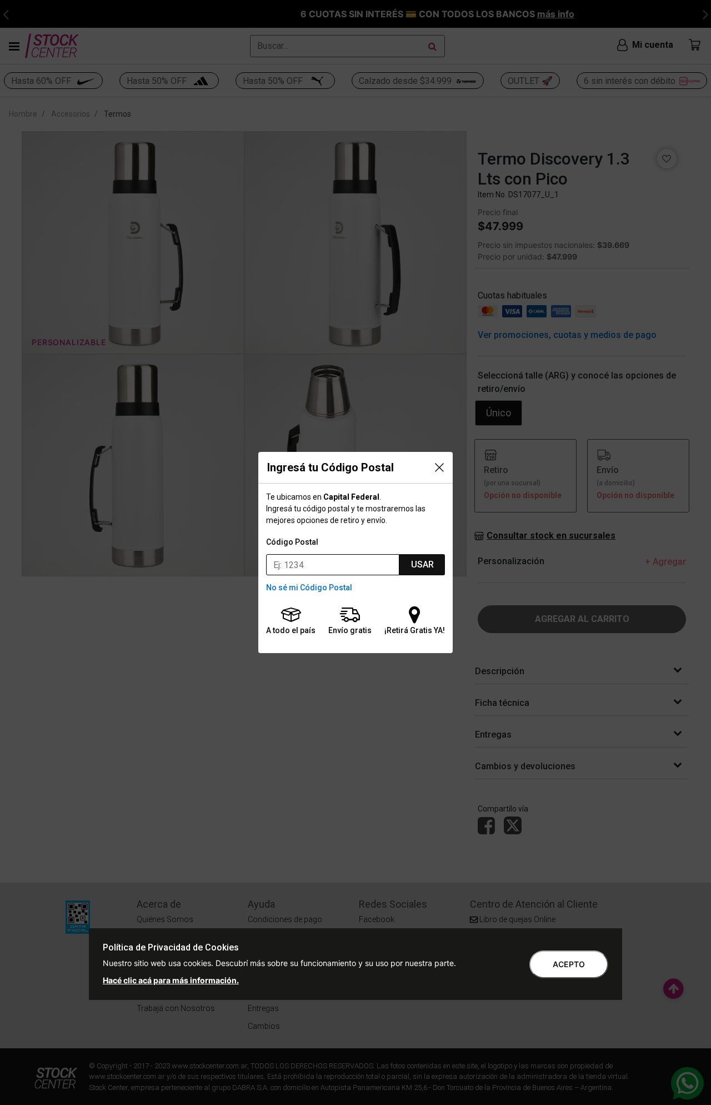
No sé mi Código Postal (309, 587)
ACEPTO (569, 964)
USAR (422, 564)
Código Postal (292, 541)
